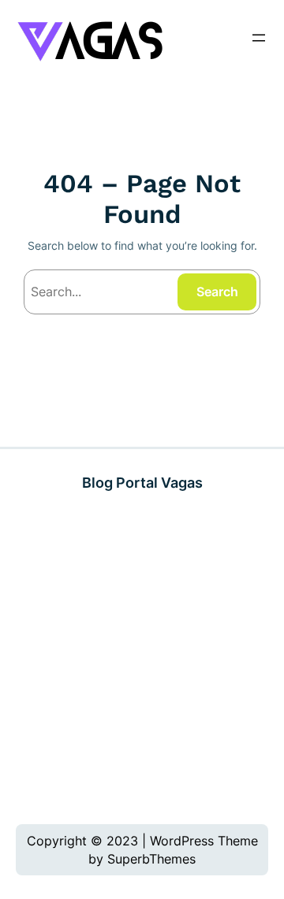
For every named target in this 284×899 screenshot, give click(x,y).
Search (217, 291)
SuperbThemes (151, 859)
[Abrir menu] (258, 37)
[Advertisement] (142, 658)
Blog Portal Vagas (142, 482)
